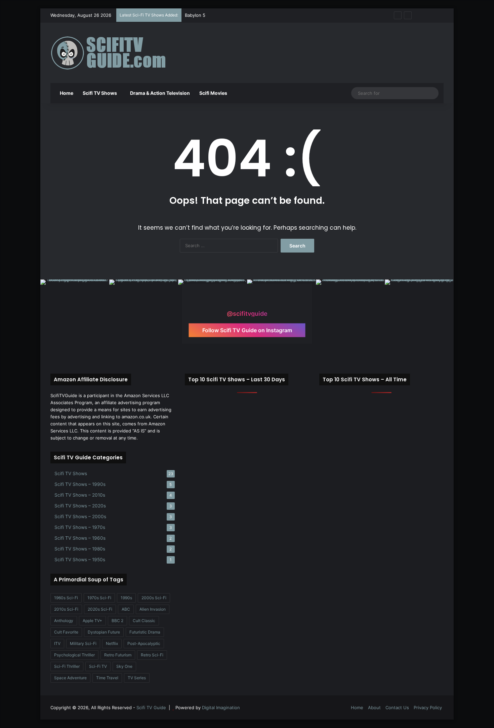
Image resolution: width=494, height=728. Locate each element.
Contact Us (397, 707)
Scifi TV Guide (151, 707)
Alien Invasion (152, 609)
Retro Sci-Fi (152, 654)
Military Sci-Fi (83, 643)
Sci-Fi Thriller (67, 666)
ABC (126, 609)
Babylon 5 (195, 15)
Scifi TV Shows (100, 93)
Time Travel (107, 677)
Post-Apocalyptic (143, 643)
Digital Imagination (221, 707)
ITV (57, 643)
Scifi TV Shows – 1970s (79, 527)
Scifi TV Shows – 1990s (80, 484)
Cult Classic (144, 620)
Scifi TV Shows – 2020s (80, 505)
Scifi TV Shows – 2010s (79, 495)
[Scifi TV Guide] (117, 53)
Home (66, 93)
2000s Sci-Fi (153, 597)
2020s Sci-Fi (100, 609)
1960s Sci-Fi (66, 597)
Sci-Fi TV (98, 666)
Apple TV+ (92, 620)
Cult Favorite (66, 632)
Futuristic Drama (144, 632)
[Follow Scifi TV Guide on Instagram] (247, 300)
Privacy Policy (428, 707)
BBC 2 (117, 620)
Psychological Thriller (74, 654)
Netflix (112, 643)
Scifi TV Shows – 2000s (80, 516)
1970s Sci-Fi (99, 597)
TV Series (137, 677)
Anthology (63, 620)
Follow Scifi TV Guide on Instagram (247, 330)
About (374, 707)
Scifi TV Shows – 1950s (79, 559)
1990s (126, 597)
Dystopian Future (104, 632)
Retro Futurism (117, 654)
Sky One (124, 666)
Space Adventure (70, 677)
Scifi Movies (213, 93)
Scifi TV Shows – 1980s (79, 548)
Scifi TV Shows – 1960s (80, 538)
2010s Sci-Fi (66, 609)
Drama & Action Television (160, 93)
